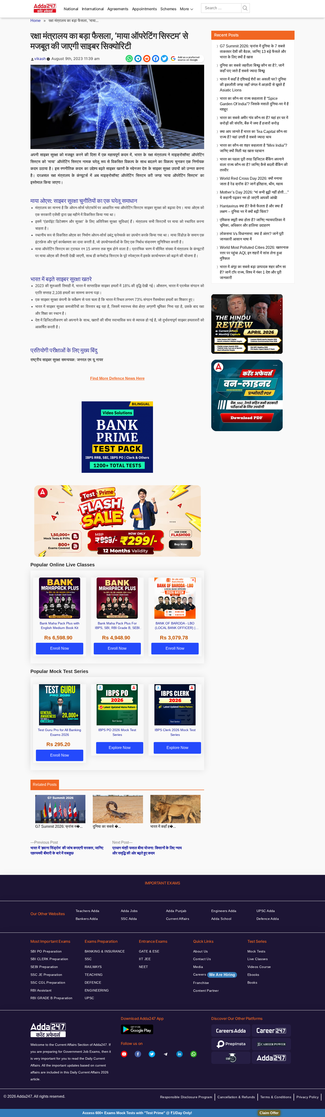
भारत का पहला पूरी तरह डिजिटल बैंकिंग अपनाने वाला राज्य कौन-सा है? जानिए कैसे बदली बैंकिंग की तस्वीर (254, 164)
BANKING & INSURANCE (105, 951)
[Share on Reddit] (146, 58)
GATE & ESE (149, 951)
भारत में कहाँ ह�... (163, 826)
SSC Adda (129, 919)
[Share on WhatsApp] (129, 58)
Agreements (117, 8)
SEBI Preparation (44, 967)
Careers (214, 974)
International (93, 8)
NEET (143, 967)
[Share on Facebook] (155, 58)
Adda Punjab (176, 911)
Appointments (144, 8)
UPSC (89, 998)
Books (252, 982)
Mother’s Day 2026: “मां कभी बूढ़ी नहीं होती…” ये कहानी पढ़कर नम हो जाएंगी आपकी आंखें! (254, 195)
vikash (40, 58)
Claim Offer (269, 1113)
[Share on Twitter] (164, 58)
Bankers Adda (87, 919)
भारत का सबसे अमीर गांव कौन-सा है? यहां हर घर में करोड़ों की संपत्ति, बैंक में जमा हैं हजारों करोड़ (254, 120)
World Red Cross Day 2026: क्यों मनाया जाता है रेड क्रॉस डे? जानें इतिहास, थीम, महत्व (251, 181)
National (71, 8)
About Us (200, 951)
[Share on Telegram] (138, 58)
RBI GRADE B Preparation (51, 998)
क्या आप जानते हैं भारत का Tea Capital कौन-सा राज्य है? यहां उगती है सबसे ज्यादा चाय (253, 134)
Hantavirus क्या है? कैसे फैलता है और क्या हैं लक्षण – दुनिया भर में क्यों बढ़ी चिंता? (251, 209)
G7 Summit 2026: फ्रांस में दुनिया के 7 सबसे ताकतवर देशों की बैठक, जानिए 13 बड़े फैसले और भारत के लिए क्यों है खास (253, 51)
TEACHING (94, 975)
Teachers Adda (87, 911)
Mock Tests (256, 951)
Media (198, 967)
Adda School (221, 919)
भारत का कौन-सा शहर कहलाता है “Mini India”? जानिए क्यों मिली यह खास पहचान (253, 148)
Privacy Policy (307, 1097)
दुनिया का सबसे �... (107, 826)
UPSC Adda (265, 911)
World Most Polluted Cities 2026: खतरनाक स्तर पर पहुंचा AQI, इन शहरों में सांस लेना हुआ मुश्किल (254, 252)
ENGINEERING (97, 990)
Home (35, 21)
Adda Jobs (129, 911)
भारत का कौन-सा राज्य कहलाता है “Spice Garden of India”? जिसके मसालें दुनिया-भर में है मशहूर (254, 103)
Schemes (168, 8)
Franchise (201, 983)
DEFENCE (93, 982)
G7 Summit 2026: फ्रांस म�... (59, 826)
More (184, 8)
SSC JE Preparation (46, 975)
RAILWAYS (93, 967)
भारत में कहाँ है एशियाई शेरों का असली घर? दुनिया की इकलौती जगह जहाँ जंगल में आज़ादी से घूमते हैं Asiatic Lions (253, 84)
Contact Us (202, 959)
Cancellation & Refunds (236, 1097)
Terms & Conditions (275, 1097)
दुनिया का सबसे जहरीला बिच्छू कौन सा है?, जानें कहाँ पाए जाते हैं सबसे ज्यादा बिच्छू (252, 68)
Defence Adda (267, 919)
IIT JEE (145, 959)
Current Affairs (177, 919)
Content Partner (206, 990)
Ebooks (253, 975)
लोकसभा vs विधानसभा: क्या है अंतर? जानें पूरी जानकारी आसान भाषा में (252, 236)
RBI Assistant (40, 990)
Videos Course (259, 967)
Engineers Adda (223, 911)
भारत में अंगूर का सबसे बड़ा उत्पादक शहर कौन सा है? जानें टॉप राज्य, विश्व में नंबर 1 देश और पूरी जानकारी (253, 272)
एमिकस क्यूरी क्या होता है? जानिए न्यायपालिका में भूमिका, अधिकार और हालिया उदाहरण (252, 222)
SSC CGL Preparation (47, 982)
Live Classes (257, 959)
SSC (88, 959)
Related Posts (45, 785)
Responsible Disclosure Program (186, 1097)
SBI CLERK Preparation (49, 959)
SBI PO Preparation (46, 951)
